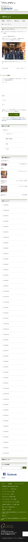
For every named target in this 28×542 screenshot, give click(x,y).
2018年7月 (6, 253)
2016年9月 (6, 339)
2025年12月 (6, 210)
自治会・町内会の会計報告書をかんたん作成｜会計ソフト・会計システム (14, 513)
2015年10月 (6, 399)
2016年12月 (6, 323)
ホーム (3, 483)
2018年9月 (6, 242)
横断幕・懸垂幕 (9, 138)
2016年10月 (6, 334)
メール (4, 100)
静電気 (2, 168)
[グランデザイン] (8, 3)
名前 (3, 95)
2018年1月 (6, 285)
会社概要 (10, 483)
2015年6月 (6, 420)
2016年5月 (6, 361)
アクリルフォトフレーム (22, 171)
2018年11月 (6, 237)
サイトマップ (5, 489)
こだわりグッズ (9, 133)
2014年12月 (6, 453)
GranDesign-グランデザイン (12, 538)
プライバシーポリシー (19, 483)
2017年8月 (6, 312)
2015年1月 (6, 447)
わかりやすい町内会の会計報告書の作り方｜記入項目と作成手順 (14, 519)
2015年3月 (6, 436)
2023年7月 (6, 215)
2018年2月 (6, 280)
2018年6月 (6, 258)
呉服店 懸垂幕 (4, 68)
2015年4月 (6, 431)
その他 (4, 33)
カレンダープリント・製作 (7, 494)
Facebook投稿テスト (5, 160)
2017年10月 (6, 302)
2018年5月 (6, 264)
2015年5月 (6, 426)
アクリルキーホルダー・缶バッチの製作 (10, 501)
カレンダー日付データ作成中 (21, 180)
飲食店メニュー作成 (6, 509)
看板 (7, 143)
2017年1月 (6, 318)
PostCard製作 (24, 194)
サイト (3, 104)
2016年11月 (6, 329)
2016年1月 (6, 383)
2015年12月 (6, 388)
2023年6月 (6, 221)
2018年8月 (6, 248)
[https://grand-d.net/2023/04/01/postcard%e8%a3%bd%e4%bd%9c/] (3, 195)
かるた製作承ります (23, 163)
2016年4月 (6, 366)
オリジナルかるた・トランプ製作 (9, 499)
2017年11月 (6, 296)
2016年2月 (6, 377)
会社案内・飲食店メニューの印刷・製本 (10, 504)
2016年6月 (6, 356)
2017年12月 (6, 291)
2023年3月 (6, 232)
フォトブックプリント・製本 (8, 491)
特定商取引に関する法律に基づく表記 (10, 486)
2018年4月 (6, 269)
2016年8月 (6, 345)
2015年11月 (6, 393)
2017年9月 (6, 307)
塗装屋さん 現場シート (21, 68)
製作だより (6, 130)
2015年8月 (6, 410)
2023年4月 (6, 226)
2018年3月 (6, 275)
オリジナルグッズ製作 (23, 186)
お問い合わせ (13, 489)
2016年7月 (6, 350)
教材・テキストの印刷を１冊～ (8, 507)
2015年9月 (6, 404)
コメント (4, 82)
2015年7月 (6, 415)
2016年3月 (6, 372)
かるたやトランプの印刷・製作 (8, 496)
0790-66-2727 (8, 8)
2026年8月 (6, 205)
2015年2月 (6, 442)
